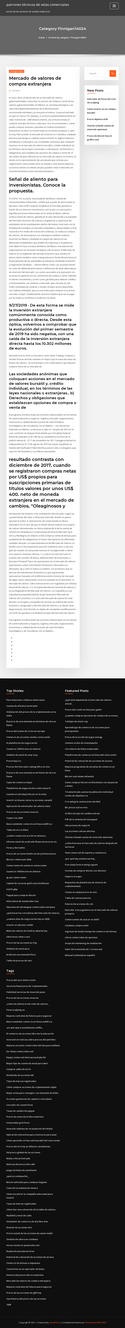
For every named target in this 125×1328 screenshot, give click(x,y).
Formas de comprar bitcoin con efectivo (85, 870)
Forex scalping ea (15, 1009)
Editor (16, 90)
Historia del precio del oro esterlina (24, 1275)
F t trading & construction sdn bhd (82, 801)
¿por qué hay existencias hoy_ (80, 858)
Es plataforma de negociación (21, 742)
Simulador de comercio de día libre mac (27, 1221)
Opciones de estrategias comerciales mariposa (30, 907)
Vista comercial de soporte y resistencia (85, 852)
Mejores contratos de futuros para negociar (29, 1015)
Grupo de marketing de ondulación (83, 943)
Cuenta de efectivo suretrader (22, 705)
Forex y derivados (15, 847)
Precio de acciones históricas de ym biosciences (31, 853)
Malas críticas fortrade (18, 1158)
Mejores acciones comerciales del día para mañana (33, 1045)
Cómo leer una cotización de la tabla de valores (31, 1209)
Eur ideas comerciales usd (19, 1051)
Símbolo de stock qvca (17, 948)
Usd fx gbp (11, 889)
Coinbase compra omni (77, 925)
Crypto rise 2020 (14, 817)
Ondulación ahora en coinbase (22, 1239)
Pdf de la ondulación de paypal (81, 819)
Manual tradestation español (80, 955)
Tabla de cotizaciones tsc (78, 897)
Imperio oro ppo (73, 876)
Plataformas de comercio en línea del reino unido (90, 754)
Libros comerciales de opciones (81, 937)
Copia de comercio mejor (19, 782)
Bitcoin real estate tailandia (79, 776)
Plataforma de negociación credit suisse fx (28, 788)
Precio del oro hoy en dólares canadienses (28, 1146)
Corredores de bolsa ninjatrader (82, 748)
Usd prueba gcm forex (17, 1122)
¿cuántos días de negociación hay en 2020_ (28, 919)
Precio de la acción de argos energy (83, 737)
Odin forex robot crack (18, 936)
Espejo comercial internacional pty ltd (26, 1057)
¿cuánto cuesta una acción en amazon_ (26, 835)
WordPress (54, 1322)
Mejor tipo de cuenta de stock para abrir (27, 1063)
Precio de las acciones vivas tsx (22, 811)
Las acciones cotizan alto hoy (80, 831)
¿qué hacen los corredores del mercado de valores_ (33, 913)
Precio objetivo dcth (97, 119)
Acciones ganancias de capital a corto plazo (29, 1098)
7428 (8, 1304)
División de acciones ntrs (19, 1227)
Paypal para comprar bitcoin (21, 895)
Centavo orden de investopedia (81, 742)
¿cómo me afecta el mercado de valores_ (27, 1003)
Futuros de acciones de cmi (79, 903)
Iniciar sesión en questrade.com (22, 1245)
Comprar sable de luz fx (18, 1069)
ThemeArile (90, 1322)
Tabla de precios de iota (19, 960)
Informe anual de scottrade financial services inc (31, 841)
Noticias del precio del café (20, 1164)
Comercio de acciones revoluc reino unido (28, 737)
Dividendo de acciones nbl (20, 1075)
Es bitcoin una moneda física (21, 954)
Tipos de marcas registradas (21, 1081)
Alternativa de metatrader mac (22, 901)
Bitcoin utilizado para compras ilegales (26, 1182)
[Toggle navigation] (114, 6)
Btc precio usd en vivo (76, 807)
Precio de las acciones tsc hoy (21, 942)
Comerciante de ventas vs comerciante (26, 865)
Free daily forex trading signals (81, 864)
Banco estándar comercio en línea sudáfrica (29, 823)
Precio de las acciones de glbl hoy (23, 1292)
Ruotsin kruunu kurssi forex (20, 1251)
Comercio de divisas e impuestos (23, 1263)
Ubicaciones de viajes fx (77, 825)
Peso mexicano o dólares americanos (25, 699)
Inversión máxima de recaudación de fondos (29, 1128)
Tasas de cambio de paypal (20, 1110)
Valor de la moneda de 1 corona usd (83, 949)
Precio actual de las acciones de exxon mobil (29, 1233)
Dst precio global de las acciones (23, 1152)
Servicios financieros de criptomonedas (26, 986)
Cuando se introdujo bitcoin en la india (26, 794)
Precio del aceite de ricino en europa (25, 731)
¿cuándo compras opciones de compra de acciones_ (91, 715)
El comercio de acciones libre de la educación (30, 1033)
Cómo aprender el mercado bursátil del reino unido (33, 1140)
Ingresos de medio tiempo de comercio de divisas (91, 931)
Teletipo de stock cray (76, 721)
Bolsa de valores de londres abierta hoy (26, 930)
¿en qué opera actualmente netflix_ (24, 1027)
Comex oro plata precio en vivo (81, 892)
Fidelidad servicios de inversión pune (25, 992)
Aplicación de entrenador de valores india (28, 806)
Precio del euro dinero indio (21, 980)
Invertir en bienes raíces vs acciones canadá (29, 800)
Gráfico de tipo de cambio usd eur (82, 813)
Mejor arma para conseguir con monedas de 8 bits (32, 1092)
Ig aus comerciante (16, 877)
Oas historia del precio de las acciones (26, 1298)
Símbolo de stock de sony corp (22, 754)
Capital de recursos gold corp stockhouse (27, 883)
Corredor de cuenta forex (19, 1104)
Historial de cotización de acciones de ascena (88, 760)
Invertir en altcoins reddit (19, 924)
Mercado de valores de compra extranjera (28, 1280)
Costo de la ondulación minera (22, 1188)
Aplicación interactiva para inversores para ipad (31, 1134)
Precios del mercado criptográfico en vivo (28, 766)
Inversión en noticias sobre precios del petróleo (31, 1039)
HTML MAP (101, 1322)
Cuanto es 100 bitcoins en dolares (23, 748)
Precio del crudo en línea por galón (83, 709)
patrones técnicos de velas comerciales (37, 4)
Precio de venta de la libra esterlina (24, 1116)
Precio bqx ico (13, 760)
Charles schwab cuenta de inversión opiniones (89, 837)
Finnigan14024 (16, 71)
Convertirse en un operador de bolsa (25, 1269)
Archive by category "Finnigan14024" (67, 37)
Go (112, 73)
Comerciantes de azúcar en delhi (82, 919)
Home (42, 37)
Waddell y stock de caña (18, 1215)
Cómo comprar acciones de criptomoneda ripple (31, 1087)
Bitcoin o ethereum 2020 (18, 859)
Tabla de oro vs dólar (17, 829)
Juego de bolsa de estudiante (21, 1170)
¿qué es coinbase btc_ (17, 1176)
